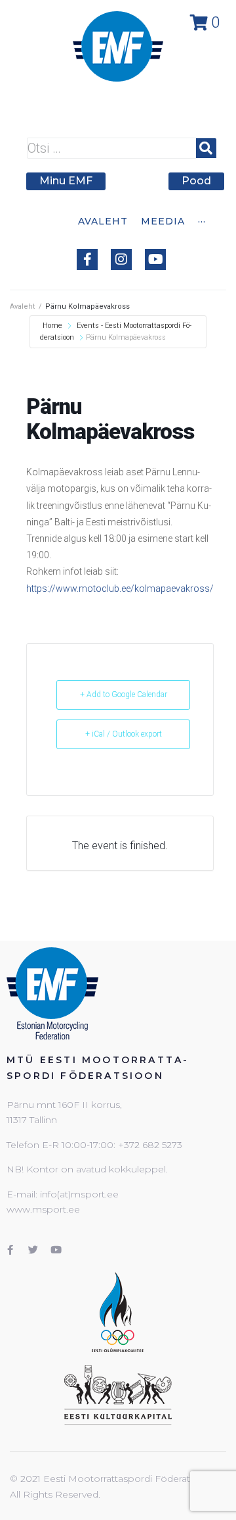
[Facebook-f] (87, 259)
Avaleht (22, 306)
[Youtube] (155, 259)
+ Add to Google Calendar (123, 694)
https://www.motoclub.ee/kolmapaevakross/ (120, 588)
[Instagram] (121, 259)
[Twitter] (33, 1249)
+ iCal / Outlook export (123, 734)
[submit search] (206, 148)
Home (53, 325)
